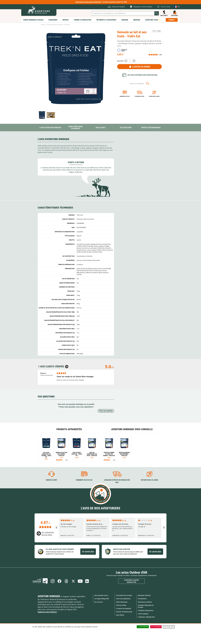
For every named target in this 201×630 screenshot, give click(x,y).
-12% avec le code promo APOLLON (88, 2)
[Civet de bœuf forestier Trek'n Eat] (77, 448)
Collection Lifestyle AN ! (146, 617)
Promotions (142, 599)
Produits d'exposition (145, 610)
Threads (66, 581)
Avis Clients (100, 127)
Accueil (43, 24)
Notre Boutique (121, 602)
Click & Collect (121, 605)
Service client (51, 480)
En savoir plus (88, 551)
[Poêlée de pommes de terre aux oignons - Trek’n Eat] (109, 448)
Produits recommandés (150, 127)
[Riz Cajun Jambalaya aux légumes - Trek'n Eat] (46, 449)
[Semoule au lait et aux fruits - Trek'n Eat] (42, 115)
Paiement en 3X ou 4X (125, 96)
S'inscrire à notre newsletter (131, 581)
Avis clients (120, 615)
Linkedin (87, 581)
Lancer (156, 13)
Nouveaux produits (145, 602)
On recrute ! (98, 602)
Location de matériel (123, 608)
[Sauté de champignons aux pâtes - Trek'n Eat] (92, 448)
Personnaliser (168, 626)
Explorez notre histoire (47, 612)
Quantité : (120, 61)
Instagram (52, 581)
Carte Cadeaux (143, 614)
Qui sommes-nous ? (101, 595)
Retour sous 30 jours (154, 96)
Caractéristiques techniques (75, 127)
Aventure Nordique (49, 596)
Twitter (73, 581)
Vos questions (125, 127)
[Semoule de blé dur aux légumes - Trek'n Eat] (61, 448)
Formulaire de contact (124, 595)
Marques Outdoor (144, 595)
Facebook (59, 581)
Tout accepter (143, 626)
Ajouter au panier (141, 66)
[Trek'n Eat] (156, 31)
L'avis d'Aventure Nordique (50, 127)
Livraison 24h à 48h (139, 96)
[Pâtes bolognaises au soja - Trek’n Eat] (124, 448)
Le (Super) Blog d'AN (101, 599)
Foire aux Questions (123, 599)
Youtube (80, 581)
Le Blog (40, 581)
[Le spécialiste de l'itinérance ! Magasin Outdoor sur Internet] (38, 10)
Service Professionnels (124, 612)
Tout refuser (157, 626)
